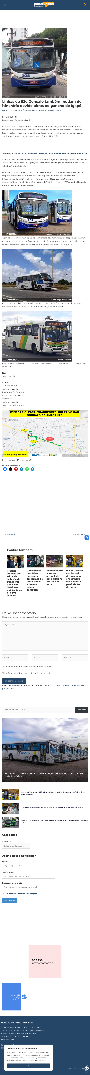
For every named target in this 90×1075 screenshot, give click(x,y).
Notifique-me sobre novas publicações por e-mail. (27, 673)
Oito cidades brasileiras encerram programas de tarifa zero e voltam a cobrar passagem (35, 580)
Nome (5, 861)
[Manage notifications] (86, 1070)
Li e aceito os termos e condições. (21, 894)
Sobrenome (8, 872)
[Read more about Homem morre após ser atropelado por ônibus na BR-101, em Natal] (54, 561)
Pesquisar (81, 710)
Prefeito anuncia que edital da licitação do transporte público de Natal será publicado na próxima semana (14, 583)
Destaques (29, 110)
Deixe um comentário (12, 110)
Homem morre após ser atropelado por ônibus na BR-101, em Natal (54, 577)
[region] (28, 1058)
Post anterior (9, 534)
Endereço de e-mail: (12, 883)
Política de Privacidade (37, 1060)
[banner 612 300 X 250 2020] (18, 996)
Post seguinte (80, 534)
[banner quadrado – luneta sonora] (45, 961)
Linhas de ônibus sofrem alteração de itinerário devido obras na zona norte (50, 153)
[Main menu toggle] (5, 5)
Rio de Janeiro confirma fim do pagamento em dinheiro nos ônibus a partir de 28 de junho (74, 578)
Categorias (7, 841)
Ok (28, 1066)
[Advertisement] (45, 15)
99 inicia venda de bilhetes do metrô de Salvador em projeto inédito (52, 807)
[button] (85, 5)
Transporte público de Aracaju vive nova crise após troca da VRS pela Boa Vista (44, 775)
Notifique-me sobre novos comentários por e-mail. (27, 667)
